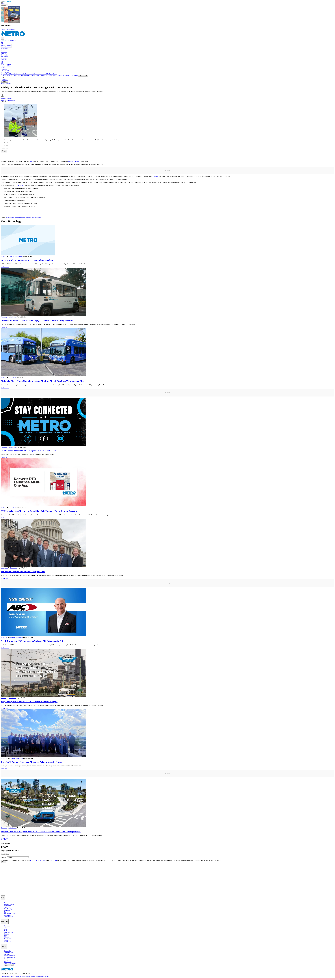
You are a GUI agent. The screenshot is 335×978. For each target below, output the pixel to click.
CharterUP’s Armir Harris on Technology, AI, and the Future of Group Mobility (37, 321)
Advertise (19, 75)
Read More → (5, 267)
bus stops (155, 176)
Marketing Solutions (27, 75)
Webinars (35, 74)
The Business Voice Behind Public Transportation (23, 571)
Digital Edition (11, 29)
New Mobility (4, 55)
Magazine (3, 74)
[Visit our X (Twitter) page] (5, 847)
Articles (17, 1)
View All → (4, 840)
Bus (2, 42)
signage (28, 217)
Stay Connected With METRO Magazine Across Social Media (28, 451)
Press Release (48, 75)
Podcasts (27, 74)
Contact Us (55, 75)
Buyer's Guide (53, 74)
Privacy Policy (62, 75)
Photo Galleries (20, 74)
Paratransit (3, 58)
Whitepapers (41, 74)
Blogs (11, 74)
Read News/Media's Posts (8, 100)
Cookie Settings (83, 75)
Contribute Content (38, 75)
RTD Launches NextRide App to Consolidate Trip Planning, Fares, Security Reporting (39, 511)
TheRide (31, 161)
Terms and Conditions (72, 75)
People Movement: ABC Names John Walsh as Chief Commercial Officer (33, 641)
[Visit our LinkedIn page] (3, 847)
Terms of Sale (20, 976)
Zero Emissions (5, 70)
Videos (14, 74)
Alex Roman (12, 317)
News (13, 1)
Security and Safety (6, 64)
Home (2, 83)
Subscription (4, 75)
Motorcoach (4, 52)
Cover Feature (7, 1)
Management (4, 48)
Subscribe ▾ (4, 5)
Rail (2, 61)
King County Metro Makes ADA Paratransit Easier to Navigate (29, 701)
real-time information (74, 161)
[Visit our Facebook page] (1, 847)
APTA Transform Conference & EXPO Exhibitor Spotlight (27, 260)
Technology (4, 67)
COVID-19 (20, 185)
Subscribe (3, 29)
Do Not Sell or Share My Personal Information (36, 976)
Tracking (32, 217)
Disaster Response (6, 45)
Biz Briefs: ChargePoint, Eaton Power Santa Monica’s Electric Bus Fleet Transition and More (43, 381)
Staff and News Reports (16, 256)
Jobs (31, 74)
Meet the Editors (12, 75)
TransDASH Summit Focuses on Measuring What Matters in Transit (31, 762)
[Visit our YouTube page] (7, 847)
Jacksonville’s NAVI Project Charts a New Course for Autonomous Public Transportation (41, 832)
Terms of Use (12, 976)
